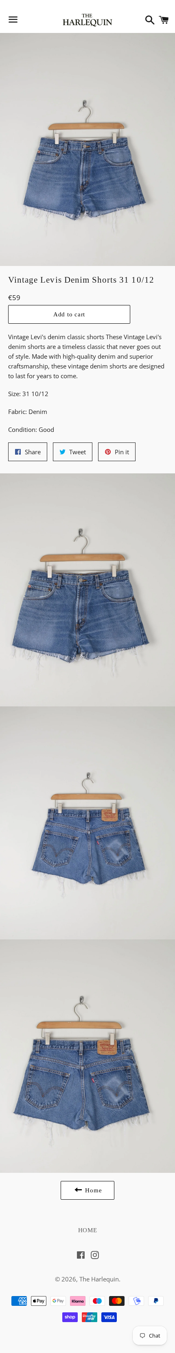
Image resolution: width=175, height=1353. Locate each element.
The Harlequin (99, 1279)
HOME (87, 1230)
